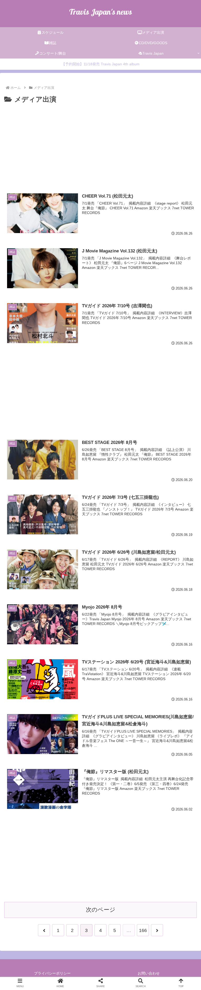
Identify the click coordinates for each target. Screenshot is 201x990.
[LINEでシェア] (111, 578)
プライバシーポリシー (52, 973)
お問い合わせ (149, 973)
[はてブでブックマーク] (66, 578)
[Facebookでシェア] (44, 578)
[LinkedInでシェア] (157, 578)
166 (143, 930)
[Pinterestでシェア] (134, 578)
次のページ (100, 909)
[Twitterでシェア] (21, 578)
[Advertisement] (100, 144)
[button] (179, 578)
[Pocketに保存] (89, 578)
